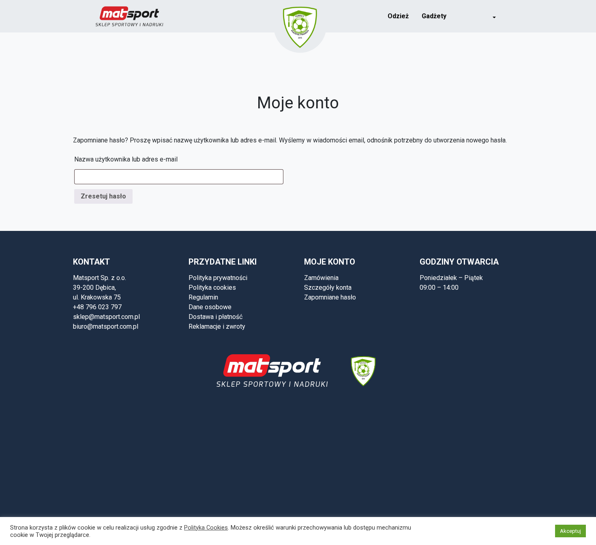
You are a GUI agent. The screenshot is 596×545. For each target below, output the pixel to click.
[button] (488, 16)
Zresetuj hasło (103, 196)
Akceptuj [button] (570, 531)
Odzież (398, 16)
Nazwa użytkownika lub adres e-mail (126, 159)
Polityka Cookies (206, 527)
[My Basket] (513, 15)
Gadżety (434, 16)
